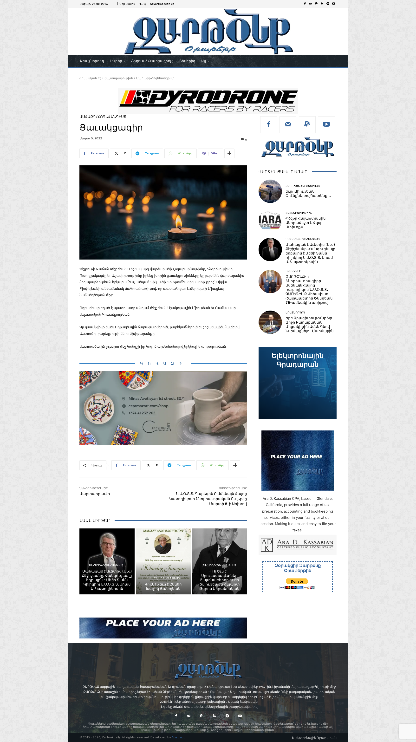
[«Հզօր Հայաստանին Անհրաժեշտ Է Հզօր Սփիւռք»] (270, 220)
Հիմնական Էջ (90, 78)
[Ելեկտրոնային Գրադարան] (298, 383)
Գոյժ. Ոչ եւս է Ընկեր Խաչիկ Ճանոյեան (163, 586)
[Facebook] (305, 4)
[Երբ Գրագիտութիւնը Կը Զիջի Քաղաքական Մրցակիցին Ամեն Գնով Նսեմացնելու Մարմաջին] (270, 322)
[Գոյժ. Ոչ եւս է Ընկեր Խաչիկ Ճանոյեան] (163, 561)
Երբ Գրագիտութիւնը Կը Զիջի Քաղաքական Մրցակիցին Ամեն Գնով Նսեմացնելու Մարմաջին (310, 324)
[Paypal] (316, 4)
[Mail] (310, 4)
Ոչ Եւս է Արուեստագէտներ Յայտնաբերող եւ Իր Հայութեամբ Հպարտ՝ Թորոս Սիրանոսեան (219, 580)
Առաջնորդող (295, 312)
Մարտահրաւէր (94, 494)
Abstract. (178, 737)
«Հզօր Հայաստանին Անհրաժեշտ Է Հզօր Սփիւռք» (306, 222)
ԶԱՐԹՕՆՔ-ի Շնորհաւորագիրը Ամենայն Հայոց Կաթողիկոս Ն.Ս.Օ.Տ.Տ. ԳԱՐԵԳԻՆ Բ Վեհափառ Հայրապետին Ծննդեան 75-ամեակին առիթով (309, 289)
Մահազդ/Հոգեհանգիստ (155, 78)
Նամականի (293, 271)
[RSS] (322, 4)
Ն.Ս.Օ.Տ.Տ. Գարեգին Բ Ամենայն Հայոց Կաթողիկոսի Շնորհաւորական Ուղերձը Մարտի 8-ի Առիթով (208, 499)
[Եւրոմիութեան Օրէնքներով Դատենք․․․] (270, 191)
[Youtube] (334, 4)
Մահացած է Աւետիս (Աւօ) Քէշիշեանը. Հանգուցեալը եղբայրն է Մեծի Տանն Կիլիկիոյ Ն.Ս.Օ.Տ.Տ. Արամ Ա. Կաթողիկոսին (107, 580)
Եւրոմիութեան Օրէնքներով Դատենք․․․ (308, 193)
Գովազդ (163, 363)
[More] (229, 153)
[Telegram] (328, 4)
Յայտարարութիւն (118, 78)
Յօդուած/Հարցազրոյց (303, 186)
